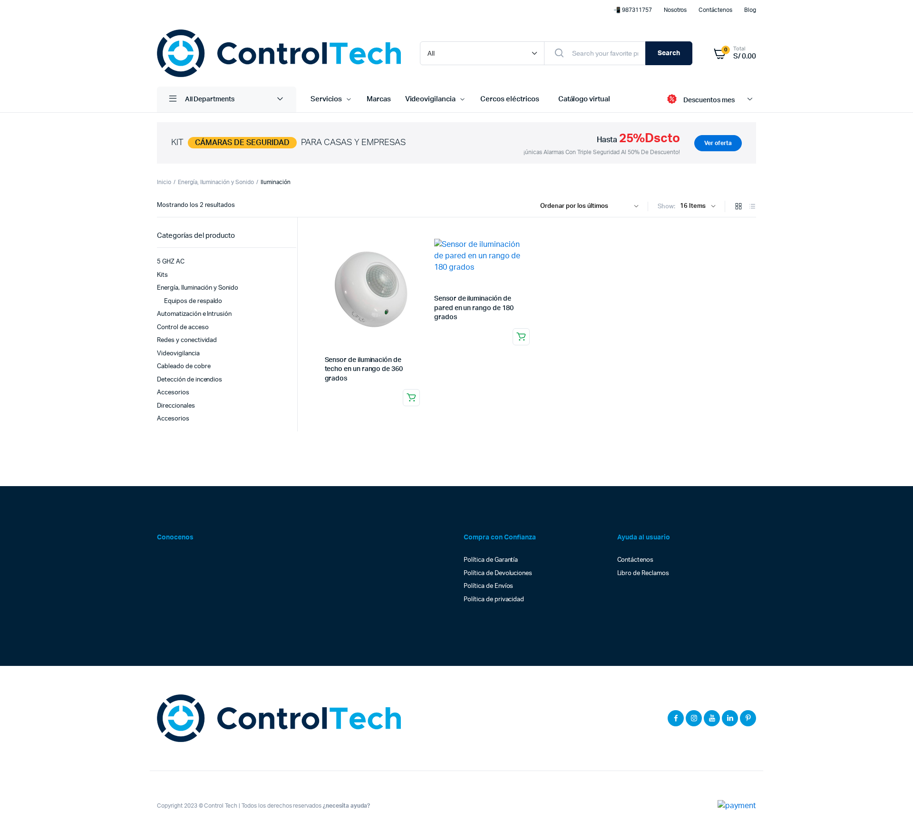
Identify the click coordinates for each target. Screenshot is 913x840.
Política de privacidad (494, 599)
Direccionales (176, 406)
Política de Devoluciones (498, 573)
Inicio (164, 182)
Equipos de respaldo (193, 301)
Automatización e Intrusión (194, 314)
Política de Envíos (488, 586)
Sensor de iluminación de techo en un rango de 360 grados (364, 369)
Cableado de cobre (184, 366)
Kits (162, 275)
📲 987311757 (632, 10)
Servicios (326, 99)
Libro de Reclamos (643, 573)
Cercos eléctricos (509, 99)
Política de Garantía (491, 560)
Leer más (411, 397)
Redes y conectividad (187, 340)
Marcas (379, 99)
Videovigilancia (430, 99)
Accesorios (173, 393)
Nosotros (675, 10)
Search (669, 53)
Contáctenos (715, 10)
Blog (750, 10)
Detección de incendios (189, 380)
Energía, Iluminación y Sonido (216, 182)
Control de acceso (183, 327)
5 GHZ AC (171, 262)
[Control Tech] (279, 53)
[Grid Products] (738, 207)
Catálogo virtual (584, 99)
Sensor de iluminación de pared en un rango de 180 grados (473, 308)
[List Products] (752, 207)
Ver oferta (718, 143)
